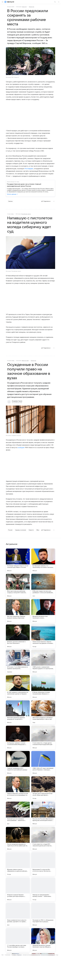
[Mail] (5, 2)
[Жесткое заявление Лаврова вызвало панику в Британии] (18, 611)
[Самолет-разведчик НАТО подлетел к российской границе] (18, 763)
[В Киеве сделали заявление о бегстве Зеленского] (18, 636)
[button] (30, 61)
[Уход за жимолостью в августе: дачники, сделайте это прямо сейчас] (18, 915)
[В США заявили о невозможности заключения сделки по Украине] (18, 687)
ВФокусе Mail (25, 360)
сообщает (21, 447)
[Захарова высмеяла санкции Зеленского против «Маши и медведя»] (43, 940)
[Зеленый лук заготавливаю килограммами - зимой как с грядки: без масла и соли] (18, 813)
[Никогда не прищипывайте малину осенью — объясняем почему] (43, 889)
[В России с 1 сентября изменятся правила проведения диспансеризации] (18, 662)
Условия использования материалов (31, 954)
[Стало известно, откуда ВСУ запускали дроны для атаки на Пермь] (43, 839)
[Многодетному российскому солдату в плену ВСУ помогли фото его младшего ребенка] (18, 586)
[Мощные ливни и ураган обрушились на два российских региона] (18, 864)
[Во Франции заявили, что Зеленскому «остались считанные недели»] (43, 560)
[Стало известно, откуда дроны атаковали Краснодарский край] (43, 737)
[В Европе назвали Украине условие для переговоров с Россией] (18, 889)
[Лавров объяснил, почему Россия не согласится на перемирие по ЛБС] (18, 788)
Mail (2, 954)
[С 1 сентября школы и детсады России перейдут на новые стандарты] (18, 940)
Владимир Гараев (17, 401)
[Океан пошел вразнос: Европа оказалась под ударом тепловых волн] (43, 636)
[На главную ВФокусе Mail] (10, 2)
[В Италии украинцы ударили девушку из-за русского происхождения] (18, 712)
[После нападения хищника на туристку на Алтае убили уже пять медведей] (18, 839)
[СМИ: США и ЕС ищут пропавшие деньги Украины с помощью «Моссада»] (43, 763)
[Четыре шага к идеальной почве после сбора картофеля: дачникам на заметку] (43, 788)
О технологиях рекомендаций (48, 954)
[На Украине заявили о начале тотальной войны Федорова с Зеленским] (18, 737)
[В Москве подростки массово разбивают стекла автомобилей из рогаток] (43, 586)
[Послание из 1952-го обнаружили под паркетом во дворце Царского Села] (43, 915)
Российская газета (26, 214)
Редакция (19, 954)
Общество (31, 6)
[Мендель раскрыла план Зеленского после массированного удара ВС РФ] (43, 611)
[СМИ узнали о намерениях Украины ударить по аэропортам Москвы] (43, 662)
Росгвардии (29, 168)
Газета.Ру (24, 6)
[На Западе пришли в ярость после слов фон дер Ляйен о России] (18, 560)
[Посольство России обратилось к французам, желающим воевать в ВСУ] (43, 813)
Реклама (14, 954)
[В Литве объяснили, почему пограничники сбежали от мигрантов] (43, 687)
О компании (7, 954)
